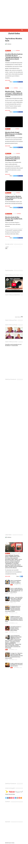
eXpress (18, 50)
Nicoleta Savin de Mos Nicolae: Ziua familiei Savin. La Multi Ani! (13, 218)
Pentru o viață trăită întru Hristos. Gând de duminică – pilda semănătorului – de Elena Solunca (16, 590)
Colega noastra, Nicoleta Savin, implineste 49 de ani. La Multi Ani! (13, 197)
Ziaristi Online (14, 33)
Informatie (8, 50)
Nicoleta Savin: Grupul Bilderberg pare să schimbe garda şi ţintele (13, 133)
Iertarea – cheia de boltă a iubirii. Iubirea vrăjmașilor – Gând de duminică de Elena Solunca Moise (16, 599)
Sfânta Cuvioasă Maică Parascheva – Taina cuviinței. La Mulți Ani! (15, 582)
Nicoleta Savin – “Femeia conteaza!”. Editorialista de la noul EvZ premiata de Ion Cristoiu (13, 94)
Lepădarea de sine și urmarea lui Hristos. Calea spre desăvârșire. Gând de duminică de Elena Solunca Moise (14, 619)
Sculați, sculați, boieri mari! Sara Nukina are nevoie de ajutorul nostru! (16, 664)
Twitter (15, 81)
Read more (7, 80)
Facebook (20, 81)
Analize (8, 553)
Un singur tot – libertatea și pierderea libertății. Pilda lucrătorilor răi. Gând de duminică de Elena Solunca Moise (14, 656)
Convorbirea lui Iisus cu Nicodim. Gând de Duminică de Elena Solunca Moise (15, 628)
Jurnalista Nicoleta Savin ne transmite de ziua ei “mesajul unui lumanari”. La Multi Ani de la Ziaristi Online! (13, 57)
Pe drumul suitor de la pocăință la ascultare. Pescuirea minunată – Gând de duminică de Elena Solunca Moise (13, 609)
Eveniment (9, 153)
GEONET (8, 128)
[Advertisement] (14, 14)
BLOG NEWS (9, 213)
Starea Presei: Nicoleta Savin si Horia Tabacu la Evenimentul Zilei (12, 158)
